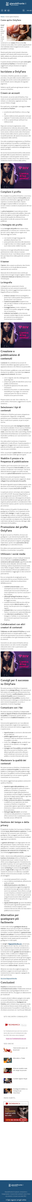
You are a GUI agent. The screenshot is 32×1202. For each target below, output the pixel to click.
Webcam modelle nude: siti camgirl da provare (20, 1070)
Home (2, 16)
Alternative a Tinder (19, 1058)
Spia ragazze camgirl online (16, 1200)
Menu (28, 11)
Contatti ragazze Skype (20, 1079)
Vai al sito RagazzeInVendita (9, 978)
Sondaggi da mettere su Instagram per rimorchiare (20, 1091)
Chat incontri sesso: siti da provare (20, 1049)
